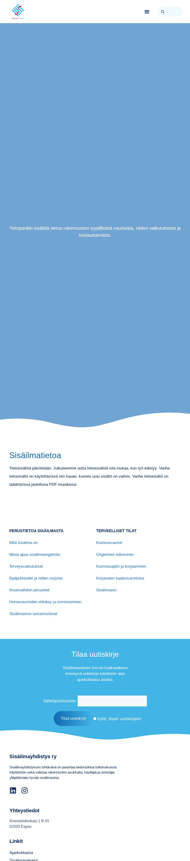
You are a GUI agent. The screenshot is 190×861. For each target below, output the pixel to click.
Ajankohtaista (21, 853)
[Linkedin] (13, 790)
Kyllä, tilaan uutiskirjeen (118, 718)
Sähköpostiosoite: (59, 701)
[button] (147, 12)
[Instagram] (24, 790)
